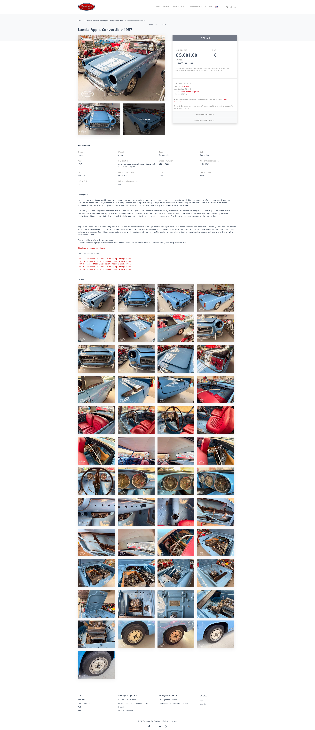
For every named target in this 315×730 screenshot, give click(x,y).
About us (81, 700)
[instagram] (166, 726)
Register (203, 704)
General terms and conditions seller (174, 703)
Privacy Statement (125, 710)
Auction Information (205, 114)
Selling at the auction (168, 700)
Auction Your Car (180, 7)
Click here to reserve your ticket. (91, 248)
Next (163, 24)
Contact (208, 7)
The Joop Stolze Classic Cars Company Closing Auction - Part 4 (104, 21)
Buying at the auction (127, 700)
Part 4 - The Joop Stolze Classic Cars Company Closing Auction (105, 266)
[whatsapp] (154, 726)
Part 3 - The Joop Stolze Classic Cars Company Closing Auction (105, 264)
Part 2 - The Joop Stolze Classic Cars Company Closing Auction (105, 261)
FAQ (79, 707)
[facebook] (149, 726)
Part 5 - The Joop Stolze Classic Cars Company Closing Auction (105, 269)
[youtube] (160, 726)
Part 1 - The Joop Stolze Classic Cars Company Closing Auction (105, 258)
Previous (153, 24)
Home (158, 7)
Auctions (166, 7)
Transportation (196, 7)
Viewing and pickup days (204, 120)
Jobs (79, 710)
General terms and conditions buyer (133, 703)
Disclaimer (122, 707)
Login (202, 700)
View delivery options (190, 91)
